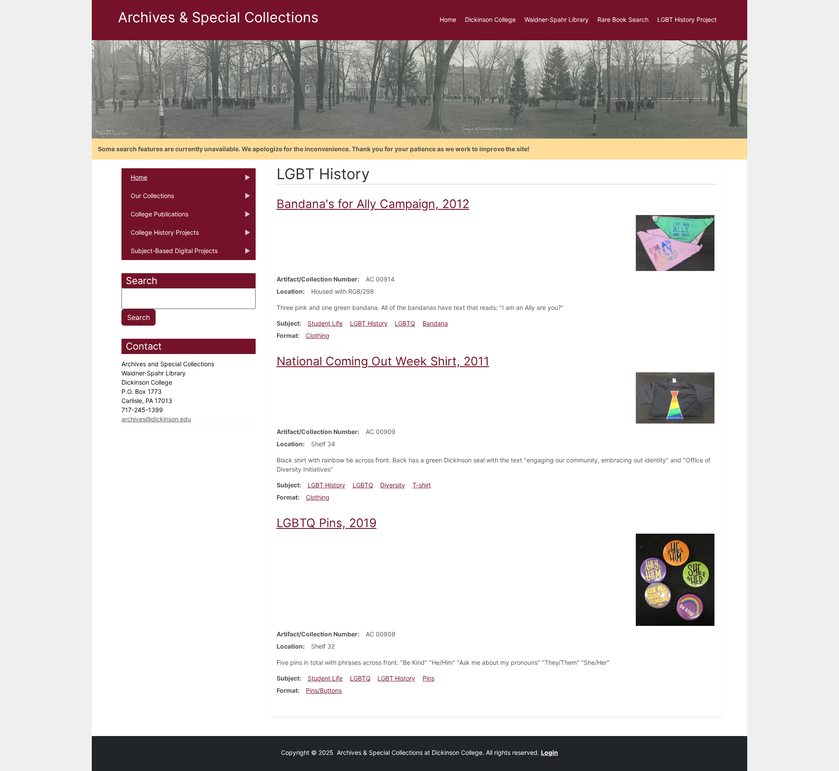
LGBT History (369, 323)
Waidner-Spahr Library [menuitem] (556, 19)
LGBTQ (405, 323)
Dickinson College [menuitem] (490, 19)
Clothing (317, 335)
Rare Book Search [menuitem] (622, 19)
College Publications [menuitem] (154, 216)
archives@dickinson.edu (156, 419)
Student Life (325, 323)
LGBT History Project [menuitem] (687, 19)
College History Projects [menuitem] (160, 235)
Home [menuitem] (448, 19)
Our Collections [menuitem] (147, 198)
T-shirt (422, 485)
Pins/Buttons (324, 690)
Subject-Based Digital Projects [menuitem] (169, 253)
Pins (428, 678)
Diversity (392, 485)
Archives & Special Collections (218, 17)
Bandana (435, 323)
